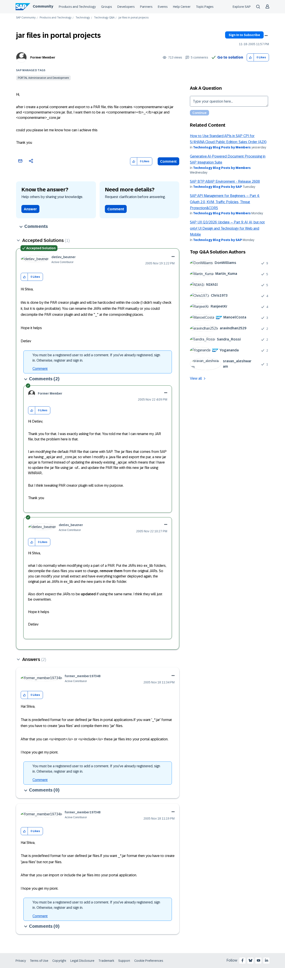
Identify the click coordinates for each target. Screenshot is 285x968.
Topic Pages (205, 6)
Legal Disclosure (82, 960)
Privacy (21, 960)
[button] (250, 57)
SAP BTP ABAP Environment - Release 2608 (225, 181)
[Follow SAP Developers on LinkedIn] (266, 960)
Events (163, 6)
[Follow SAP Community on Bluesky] (250, 960)
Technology (82, 17)
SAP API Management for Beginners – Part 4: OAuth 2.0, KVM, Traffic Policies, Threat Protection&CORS (225, 202)
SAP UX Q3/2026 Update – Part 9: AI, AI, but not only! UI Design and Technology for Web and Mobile (227, 228)
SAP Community (26, 17)
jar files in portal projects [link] (133, 17)
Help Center (182, 6)
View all (196, 378)
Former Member (42, 57)
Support (124, 960)
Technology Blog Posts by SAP (217, 186)
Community (43, 6)
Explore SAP (242, 6)
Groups (106, 6)
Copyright (59, 960)
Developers (126, 6)
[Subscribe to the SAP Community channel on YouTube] (258, 960)
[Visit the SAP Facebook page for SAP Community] (242, 960)
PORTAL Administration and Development (43, 77)
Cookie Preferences (148, 960)
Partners (146, 6)
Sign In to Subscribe (244, 35)
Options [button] (266, 35)
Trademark (106, 960)
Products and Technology (77, 6)
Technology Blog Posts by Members (222, 147)
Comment (168, 161)
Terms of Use (39, 960)
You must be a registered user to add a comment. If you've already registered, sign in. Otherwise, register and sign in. (96, 357)
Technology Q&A (104, 17)
